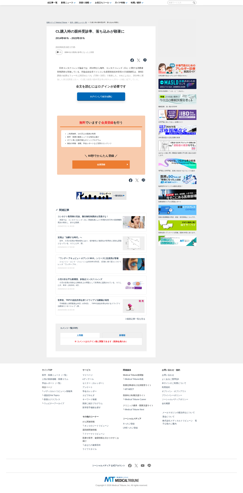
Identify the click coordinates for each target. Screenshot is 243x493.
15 (60, 52)
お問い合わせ (168, 375)
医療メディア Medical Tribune (57, 22)
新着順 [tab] (122, 335)
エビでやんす (89, 395)
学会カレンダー (90, 391)
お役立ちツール (102, 3)
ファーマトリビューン (94, 434)
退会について (168, 417)
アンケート (88, 387)
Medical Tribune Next (134, 409)
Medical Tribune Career (135, 399)
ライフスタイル (90, 449)
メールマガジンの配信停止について (178, 412)
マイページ (88, 375)
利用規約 (166, 387)
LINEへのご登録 (130, 428)
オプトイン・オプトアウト (174, 391)
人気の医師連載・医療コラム (55, 379)
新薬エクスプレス (52, 399)
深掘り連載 (84, 3)
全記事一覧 (52, 3)
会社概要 (166, 403)
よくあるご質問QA (170, 379)
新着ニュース (67, 3)
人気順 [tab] (80, 335)
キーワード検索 (90, 399)
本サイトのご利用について (174, 383)
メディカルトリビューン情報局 (58, 391)
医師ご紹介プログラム (93, 403)
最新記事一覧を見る (136, 319)
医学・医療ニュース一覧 (78, 22)
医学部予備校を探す (92, 407)
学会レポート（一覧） (52, 383)
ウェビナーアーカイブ (54, 403)
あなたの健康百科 (92, 445)
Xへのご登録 (129, 424)
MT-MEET (129, 389)
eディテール (88, 379)
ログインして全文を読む (101, 96)
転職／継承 (136, 3)
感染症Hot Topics (51, 395)
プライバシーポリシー (172, 395)
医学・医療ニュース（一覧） (55, 375)
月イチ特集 (120, 3)
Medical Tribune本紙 (134, 379)
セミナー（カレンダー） (94, 383)
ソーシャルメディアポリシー (175, 399)
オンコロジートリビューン (96, 426)
